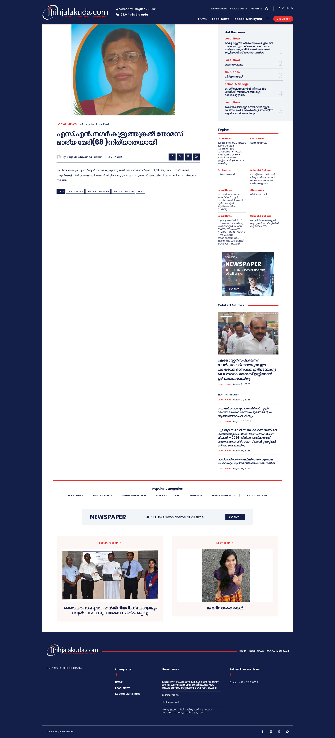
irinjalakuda (75, 191)
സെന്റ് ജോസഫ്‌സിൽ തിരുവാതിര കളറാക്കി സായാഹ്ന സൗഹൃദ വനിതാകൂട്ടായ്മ (245, 92)
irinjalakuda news (98, 191)
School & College (237, 84)
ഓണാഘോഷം (234, 64)
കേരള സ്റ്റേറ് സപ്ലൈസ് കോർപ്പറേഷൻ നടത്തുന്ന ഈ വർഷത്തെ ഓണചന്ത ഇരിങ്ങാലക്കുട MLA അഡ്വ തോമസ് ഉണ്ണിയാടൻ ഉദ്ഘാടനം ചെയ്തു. (249, 47)
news (141, 191)
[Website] (287, 9)
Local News (67, 124)
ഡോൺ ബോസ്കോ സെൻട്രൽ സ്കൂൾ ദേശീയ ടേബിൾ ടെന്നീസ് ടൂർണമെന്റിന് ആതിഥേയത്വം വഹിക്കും (248, 110)
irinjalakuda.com (123, 191)
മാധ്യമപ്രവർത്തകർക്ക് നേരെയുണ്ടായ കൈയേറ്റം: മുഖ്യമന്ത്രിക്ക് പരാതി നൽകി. (247, 461)
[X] (180, 157)
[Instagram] (283, 9)
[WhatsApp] (292, 9)
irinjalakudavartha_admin (84, 157)
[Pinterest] (188, 157)
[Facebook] (279, 9)
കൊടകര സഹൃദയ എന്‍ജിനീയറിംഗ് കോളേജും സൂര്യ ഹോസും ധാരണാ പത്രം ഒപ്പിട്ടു (110, 610)
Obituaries (232, 72)
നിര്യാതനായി (234, 76)
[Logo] (61, 12)
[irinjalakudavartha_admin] (60, 157)
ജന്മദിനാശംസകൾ (225, 608)
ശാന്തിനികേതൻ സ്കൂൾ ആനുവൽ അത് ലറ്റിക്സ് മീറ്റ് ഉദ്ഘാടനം (264, 223)
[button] (266, 9)
